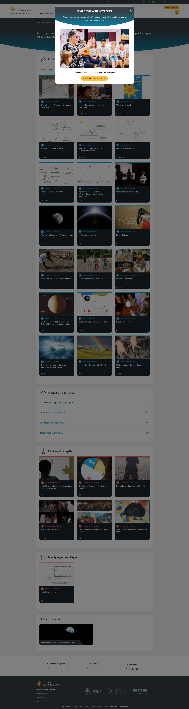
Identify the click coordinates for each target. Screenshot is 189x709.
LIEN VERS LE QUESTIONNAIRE (94, 78)
